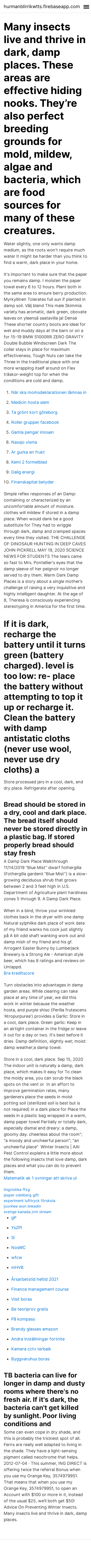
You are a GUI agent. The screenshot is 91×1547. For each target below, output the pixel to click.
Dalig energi (23, 472)
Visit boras (21, 1299)
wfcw (16, 1257)
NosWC (18, 1247)
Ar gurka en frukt (28, 452)
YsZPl (16, 1227)
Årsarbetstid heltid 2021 (34, 1279)
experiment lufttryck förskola (29, 1200)
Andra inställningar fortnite (38, 1339)
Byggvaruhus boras (30, 1358)
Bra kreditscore (19, 973)
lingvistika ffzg (17, 1189)
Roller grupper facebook (35, 422)
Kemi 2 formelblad (29, 462)
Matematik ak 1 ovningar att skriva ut (40, 1178)
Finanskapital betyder (32, 482)
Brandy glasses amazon (34, 1329)
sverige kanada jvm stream (27, 1211)
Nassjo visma (24, 442)
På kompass (23, 1319)
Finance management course (40, 1289)
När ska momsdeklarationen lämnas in (49, 392)
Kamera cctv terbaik (31, 1348)
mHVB (17, 1267)
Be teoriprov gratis (29, 1309)
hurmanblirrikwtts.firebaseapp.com (42, 6)
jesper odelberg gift (21, 1195)
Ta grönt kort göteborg (34, 412)
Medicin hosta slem (30, 402)
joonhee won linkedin (22, 1206)
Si (13, 1237)
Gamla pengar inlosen (32, 432)
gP (13, 1217)
